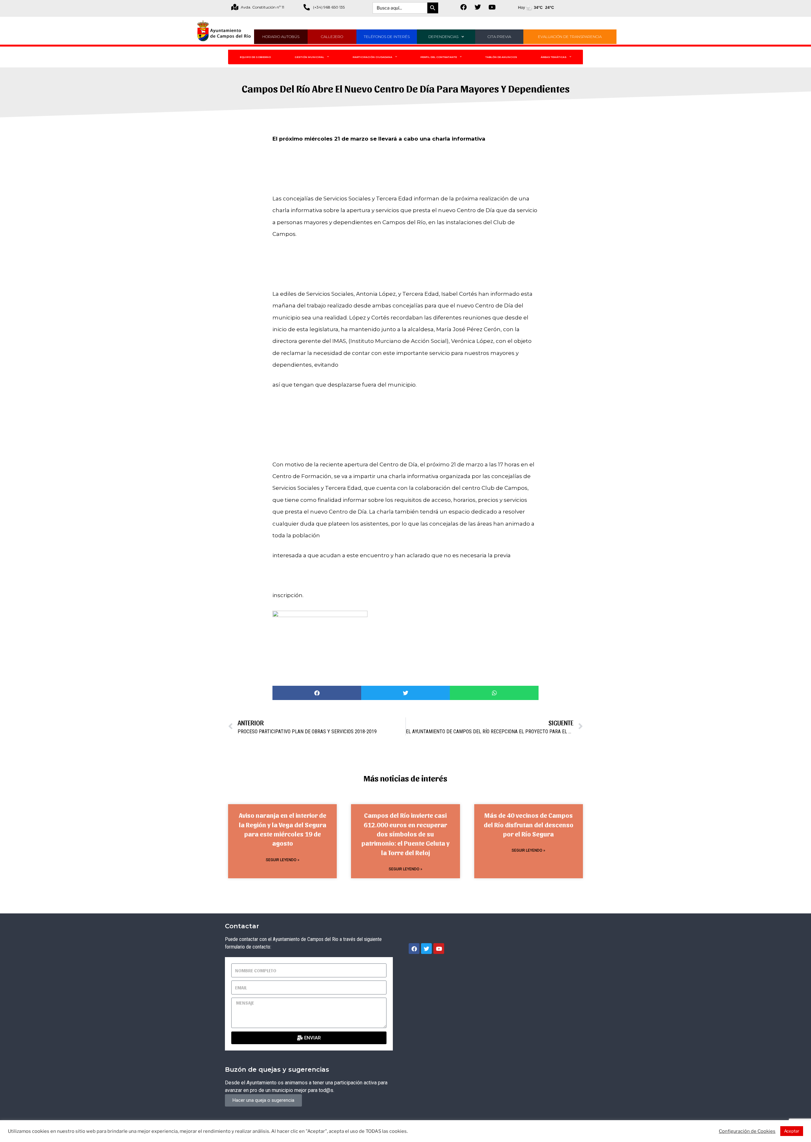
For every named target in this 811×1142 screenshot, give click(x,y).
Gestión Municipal (309, 57)
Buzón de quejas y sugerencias (277, 1069)
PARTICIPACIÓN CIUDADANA (372, 57)
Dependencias (443, 36)
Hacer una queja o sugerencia (263, 1100)
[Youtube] (492, 7)
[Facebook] (463, 7)
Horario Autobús (280, 36)
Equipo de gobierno (255, 57)
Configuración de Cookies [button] (747, 1131)
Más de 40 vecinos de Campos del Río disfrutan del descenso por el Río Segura (528, 824)
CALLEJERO (332, 36)
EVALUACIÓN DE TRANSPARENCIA (570, 36)
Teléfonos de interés (387, 36)
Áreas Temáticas (553, 57)
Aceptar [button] (791, 1130)
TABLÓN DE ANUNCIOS (501, 57)
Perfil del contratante (438, 57)
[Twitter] (477, 7)
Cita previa (499, 36)
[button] (316, 693)
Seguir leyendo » (282, 860)
